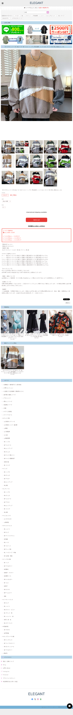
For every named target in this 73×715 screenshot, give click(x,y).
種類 (3, 199)
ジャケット (28, 15)
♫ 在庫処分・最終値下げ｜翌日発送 (12, 384)
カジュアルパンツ (50, 15)
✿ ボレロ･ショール (9, 646)
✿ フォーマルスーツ (9, 643)
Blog (4, 664)
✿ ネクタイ (7, 589)
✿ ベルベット (7, 545)
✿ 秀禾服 (6, 633)
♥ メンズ (5, 468)
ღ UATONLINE (7, 519)
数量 (3, 205)
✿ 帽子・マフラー (8, 572)
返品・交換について (8, 661)
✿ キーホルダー (8, 579)
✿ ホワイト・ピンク (9, 609)
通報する (68, 302)
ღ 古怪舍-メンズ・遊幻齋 (10, 425)
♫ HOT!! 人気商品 (7, 411)
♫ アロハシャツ (7, 398)
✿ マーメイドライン (9, 535)
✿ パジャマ (7, 465)
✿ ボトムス (7, 451)
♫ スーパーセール (7, 414)
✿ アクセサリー (8, 566)
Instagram (6, 671)
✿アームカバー (8, 592)
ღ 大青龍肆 (7, 431)
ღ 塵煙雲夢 (7, 438)
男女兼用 (35, 15)
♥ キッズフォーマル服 (8, 636)
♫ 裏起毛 (5, 653)
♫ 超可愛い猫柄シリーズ (9, 394)
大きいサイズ (61, 15)
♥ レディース (6, 488)
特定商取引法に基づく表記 (10, 681)
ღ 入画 (6, 435)
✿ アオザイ (7, 629)
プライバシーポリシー (9, 678)
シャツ (42, 15)
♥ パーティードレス (8, 599)
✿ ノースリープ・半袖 (10, 552)
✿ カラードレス (8, 623)
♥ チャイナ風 (6, 418)
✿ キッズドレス (8, 640)
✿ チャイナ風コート (9, 455)
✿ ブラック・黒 (8, 613)
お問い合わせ (6, 668)
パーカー (17, 15)
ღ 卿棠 (6, 428)
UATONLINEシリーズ (17, 18)
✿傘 (5, 596)
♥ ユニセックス (7, 515)
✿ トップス (7, 441)
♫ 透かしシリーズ (7, 401)
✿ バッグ (6, 562)
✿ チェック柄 (7, 549)
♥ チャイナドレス (7, 525)
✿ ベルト (6, 582)
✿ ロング (6, 532)
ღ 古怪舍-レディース (9, 421)
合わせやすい (5, 18)
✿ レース (6, 542)
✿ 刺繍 (6, 539)
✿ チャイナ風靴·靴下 (9, 458)
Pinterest (5, 674)
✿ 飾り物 (6, 462)
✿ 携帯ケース (7, 576)
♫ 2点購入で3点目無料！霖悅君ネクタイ (13, 391)
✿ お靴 (6, 485)
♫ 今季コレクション (8, 388)
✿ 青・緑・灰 (7, 619)
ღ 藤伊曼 (6, 522)
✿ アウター (7, 478)
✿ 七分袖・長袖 (8, 556)
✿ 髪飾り (6, 569)
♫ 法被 (4, 408)
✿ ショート (7, 529)
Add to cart (36, 220)
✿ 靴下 (6, 586)
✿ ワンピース (7, 445)
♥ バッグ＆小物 (7, 559)
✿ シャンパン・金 (8, 616)
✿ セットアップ (8, 448)
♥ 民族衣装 (5, 626)
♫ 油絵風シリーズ (7, 404)
